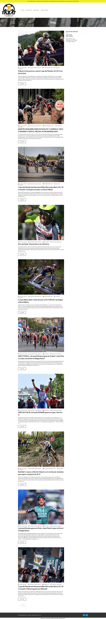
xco (53, 125)
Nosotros (36, 10)
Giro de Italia (46, 241)
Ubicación (29, 10)
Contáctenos (44, 10)
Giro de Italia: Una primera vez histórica (33, 244)
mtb (44, 468)
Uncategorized (46, 584)
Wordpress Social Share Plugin (47, 618)
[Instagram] (87, 615)
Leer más (22, 83)
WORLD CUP (49, 67)
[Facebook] (84, 615)
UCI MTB (45, 67)
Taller (22, 10)
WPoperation (38, 615)
